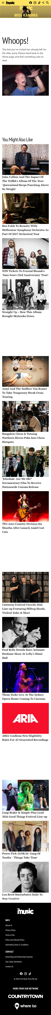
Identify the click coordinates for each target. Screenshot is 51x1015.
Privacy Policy (10, 930)
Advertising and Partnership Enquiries (19, 957)
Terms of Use (10, 935)
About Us (8, 925)
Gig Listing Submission (13, 962)
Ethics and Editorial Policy (14, 940)
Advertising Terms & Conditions (16, 945)
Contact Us (9, 966)
